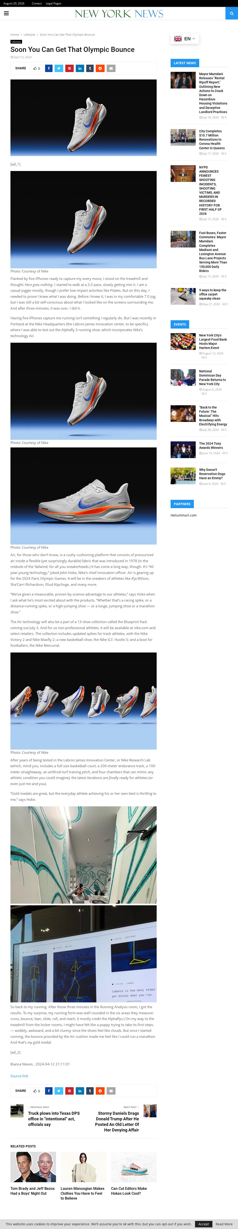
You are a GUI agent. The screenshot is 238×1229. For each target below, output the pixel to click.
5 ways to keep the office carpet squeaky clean (212, 294)
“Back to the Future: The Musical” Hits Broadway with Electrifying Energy (213, 415)
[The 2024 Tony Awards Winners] (183, 449)
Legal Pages (53, 3)
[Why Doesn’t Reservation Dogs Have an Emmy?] (183, 476)
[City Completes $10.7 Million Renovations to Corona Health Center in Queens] (183, 137)
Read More (224, 1224)
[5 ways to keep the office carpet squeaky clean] (183, 296)
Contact (37, 3)
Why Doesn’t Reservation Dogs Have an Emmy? (212, 474)
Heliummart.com (184, 515)
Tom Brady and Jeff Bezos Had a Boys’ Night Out (32, 1191)
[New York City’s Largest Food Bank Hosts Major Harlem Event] (183, 341)
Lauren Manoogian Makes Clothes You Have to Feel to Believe (82, 1193)
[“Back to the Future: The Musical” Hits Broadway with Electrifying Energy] (183, 413)
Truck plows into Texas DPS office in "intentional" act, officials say (54, 1119)
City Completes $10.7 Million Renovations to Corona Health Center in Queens (212, 139)
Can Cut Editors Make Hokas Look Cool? (129, 1191)
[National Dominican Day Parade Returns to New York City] (183, 377)
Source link (19, 1076)
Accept (203, 1224)
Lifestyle (16, 41)
